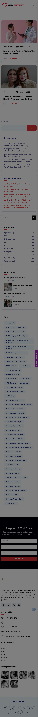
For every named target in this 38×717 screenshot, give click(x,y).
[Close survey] (35, 690)
